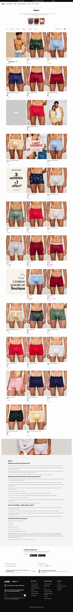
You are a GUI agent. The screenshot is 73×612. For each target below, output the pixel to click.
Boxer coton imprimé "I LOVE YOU (52, 397)
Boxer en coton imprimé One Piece (32, 126)
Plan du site (46, 596)
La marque (58, 583)
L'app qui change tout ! (34, 591)
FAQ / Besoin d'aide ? (34, 585)
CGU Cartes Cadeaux (47, 589)
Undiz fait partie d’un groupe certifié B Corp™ (48, 570)
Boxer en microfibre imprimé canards (13, 160)
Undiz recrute (59, 589)
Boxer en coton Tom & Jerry (31, 194)
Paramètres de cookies (47, 598)
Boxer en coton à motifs (31, 329)
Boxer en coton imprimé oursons (32, 397)
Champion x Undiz (21, 0)
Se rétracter (33, 589)
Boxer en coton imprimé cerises (32, 227)
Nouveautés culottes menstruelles (38, 0)
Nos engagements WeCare (61, 585)
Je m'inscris (33, 571)
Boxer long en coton (10, 261)
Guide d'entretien (60, 587)
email (5, 593)
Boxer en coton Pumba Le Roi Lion (52, 329)
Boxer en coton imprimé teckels (52, 160)
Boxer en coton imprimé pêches (52, 58)
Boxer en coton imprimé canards (52, 194)
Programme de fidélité (34, 593)
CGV (45, 587)
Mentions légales (47, 585)
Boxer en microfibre (50, 295)
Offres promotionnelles (48, 583)
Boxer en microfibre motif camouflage (33, 58)
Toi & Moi (53, 0)
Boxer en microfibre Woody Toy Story (13, 329)
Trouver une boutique (34, 583)
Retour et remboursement (35, 587)
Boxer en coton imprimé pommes (52, 227)
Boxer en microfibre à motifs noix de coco (13, 227)
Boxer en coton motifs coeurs (11, 363)
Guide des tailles (33, 595)
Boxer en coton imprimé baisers (32, 92)
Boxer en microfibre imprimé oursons (13, 92)
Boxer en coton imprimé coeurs (52, 92)
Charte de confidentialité (48, 591)
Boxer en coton (9, 58)
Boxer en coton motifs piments (52, 363)
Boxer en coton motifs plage (31, 363)
